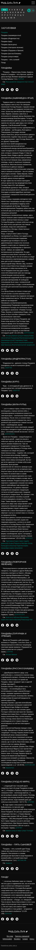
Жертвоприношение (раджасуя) (23, 345)
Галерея (25, 939)
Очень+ (32, 939)
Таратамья (9, 541)
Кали (3, 545)
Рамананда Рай (26, 619)
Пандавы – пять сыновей (10, 59)
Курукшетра (10, 768)
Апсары (8, 335)
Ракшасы (17, 543)
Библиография (7, 939)
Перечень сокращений (22, 936)
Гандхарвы (19, 340)
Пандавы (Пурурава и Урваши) (12, 50)
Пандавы (4, 32)
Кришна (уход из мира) (20, 335)
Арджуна (9, 863)
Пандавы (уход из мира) (9, 56)
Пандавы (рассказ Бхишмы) (11, 53)
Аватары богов (26, 543)
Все (4, 10)
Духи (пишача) (10, 545)
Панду (3, 62)
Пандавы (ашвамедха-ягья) (11, 35)
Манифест (17, 939)
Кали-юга (9, 617)
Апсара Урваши (11, 654)
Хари (25, 340)
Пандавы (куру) (6, 41)
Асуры (11, 543)
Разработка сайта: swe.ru (9, 945)
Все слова (10, 936)
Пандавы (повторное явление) (12, 47)
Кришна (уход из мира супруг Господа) (19, 830)
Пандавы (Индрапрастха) (10, 38)
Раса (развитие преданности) (16, 82)
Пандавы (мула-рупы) (9, 44)
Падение (19, 545)
